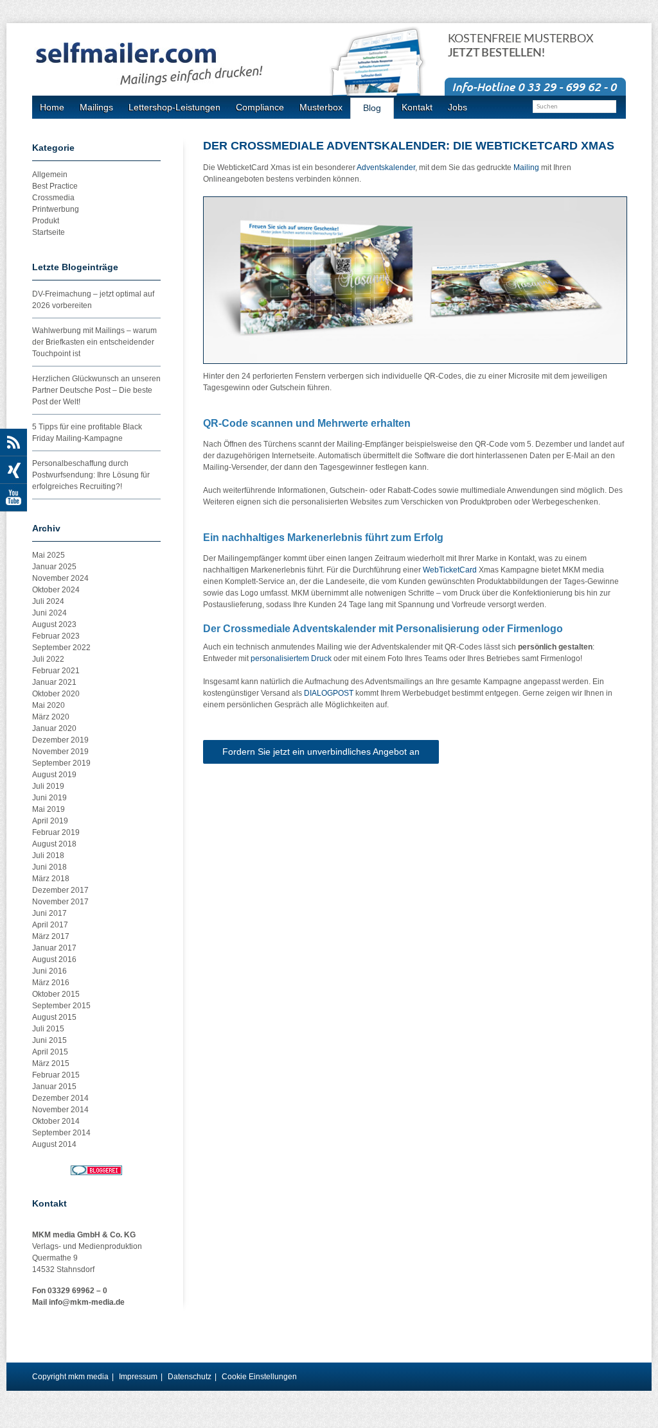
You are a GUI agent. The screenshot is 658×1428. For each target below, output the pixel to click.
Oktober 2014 (56, 1121)
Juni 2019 (49, 797)
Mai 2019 (48, 809)
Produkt (45, 220)
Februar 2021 (56, 670)
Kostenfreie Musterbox (521, 46)
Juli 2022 (48, 659)
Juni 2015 (49, 1040)
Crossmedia (53, 197)
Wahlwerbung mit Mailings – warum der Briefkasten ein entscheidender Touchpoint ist (94, 342)
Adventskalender (386, 167)
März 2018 (50, 878)
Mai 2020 (48, 705)
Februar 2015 (56, 1075)
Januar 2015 (54, 1086)
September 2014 (61, 1132)
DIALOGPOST (328, 693)
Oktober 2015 (56, 994)
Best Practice (55, 186)
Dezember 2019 (60, 740)
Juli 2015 (48, 1028)
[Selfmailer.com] (182, 64)
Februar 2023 (56, 636)
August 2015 (54, 1017)
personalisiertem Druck (291, 658)
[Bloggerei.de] (96, 1170)
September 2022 (61, 647)
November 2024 (60, 578)
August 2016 (54, 959)
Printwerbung (55, 209)
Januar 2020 (54, 728)
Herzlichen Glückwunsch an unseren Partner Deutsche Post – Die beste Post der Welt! (96, 390)
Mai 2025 (48, 555)
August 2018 (54, 843)
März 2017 (50, 936)
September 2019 (61, 763)
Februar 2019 (56, 832)
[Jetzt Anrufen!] (535, 86)
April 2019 (50, 820)
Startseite (48, 232)
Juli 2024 (48, 601)
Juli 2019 (48, 786)
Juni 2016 (49, 971)
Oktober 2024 (56, 589)
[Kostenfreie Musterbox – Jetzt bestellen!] (384, 72)
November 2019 (60, 751)
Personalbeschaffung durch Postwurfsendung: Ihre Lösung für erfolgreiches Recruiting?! (91, 475)
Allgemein (49, 174)
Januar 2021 (54, 682)
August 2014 (54, 1144)
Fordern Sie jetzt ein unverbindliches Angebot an (321, 751)
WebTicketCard (450, 569)
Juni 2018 (49, 867)
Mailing (526, 167)
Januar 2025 (54, 566)
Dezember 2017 (60, 890)
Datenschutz (189, 1376)
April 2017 (50, 924)
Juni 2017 (49, 913)
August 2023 (54, 624)
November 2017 (60, 901)
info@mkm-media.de (87, 1302)
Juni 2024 (49, 612)
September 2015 (61, 1005)
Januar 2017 (54, 947)
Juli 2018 (48, 855)
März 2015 (50, 1063)
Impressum (138, 1376)
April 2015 (50, 1051)
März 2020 (50, 716)
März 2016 (50, 982)
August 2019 (54, 774)
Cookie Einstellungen (259, 1376)
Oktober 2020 (56, 693)
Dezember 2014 (60, 1098)
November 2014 (60, 1109)
